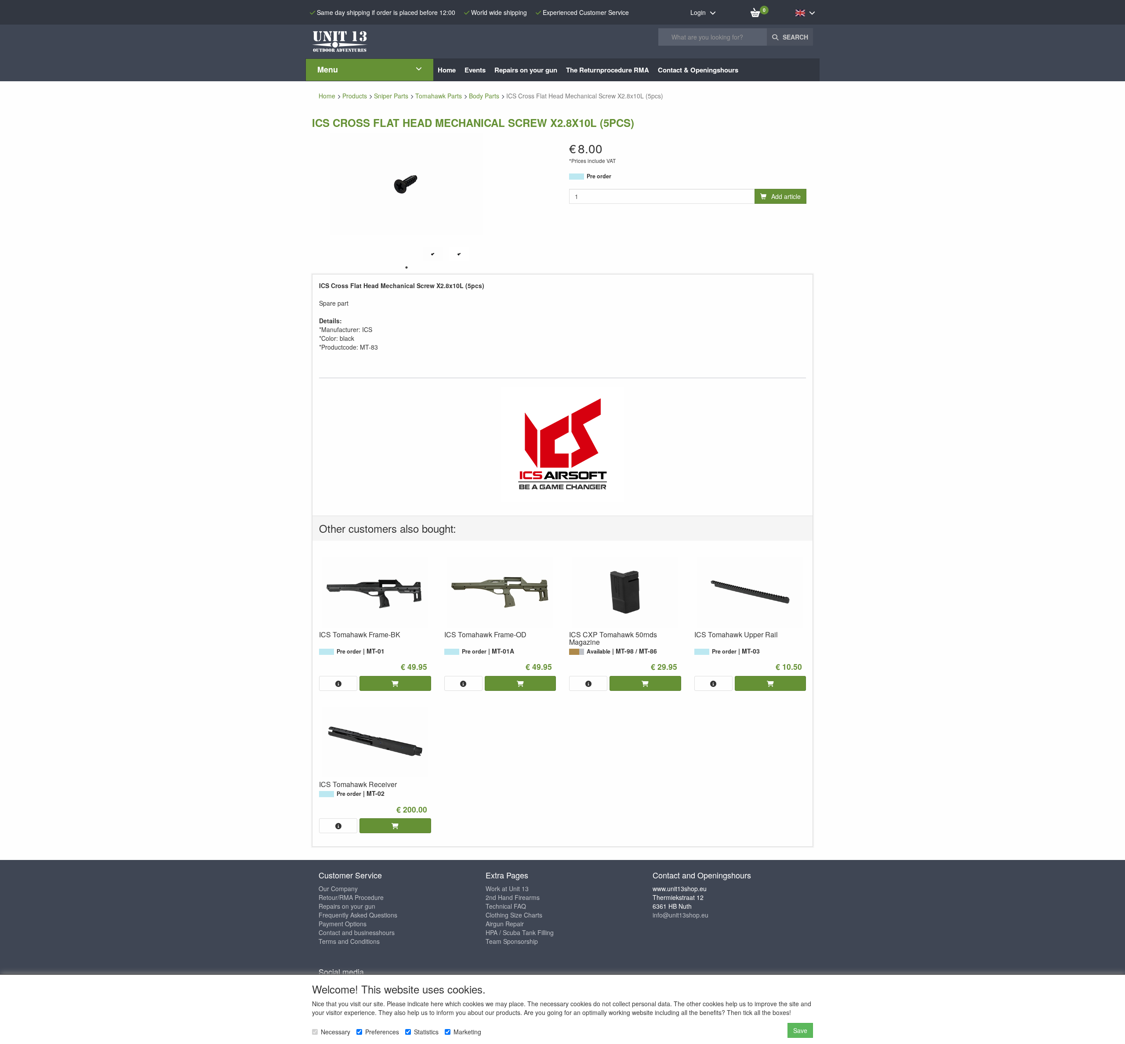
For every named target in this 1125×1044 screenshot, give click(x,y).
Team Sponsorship (512, 941)
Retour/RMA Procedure (351, 897)
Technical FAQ (506, 906)
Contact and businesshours (357, 932)
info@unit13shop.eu (680, 914)
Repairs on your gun (347, 906)
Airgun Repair (505, 923)
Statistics (426, 1031)
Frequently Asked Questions (358, 914)
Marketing (467, 1031)
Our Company (338, 888)
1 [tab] (406, 267)
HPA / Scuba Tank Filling (520, 932)
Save (800, 1030)
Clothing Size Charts (514, 914)
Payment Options (343, 923)
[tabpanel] (433, 254)
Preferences (382, 1031)
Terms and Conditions (349, 941)
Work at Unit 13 (507, 888)
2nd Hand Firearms (513, 897)
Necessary (335, 1031)
